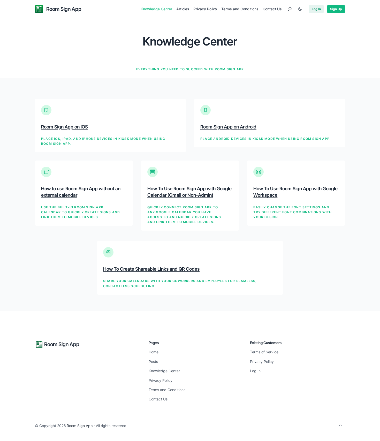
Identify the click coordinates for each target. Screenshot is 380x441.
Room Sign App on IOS (64, 127)
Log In (316, 9)
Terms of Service (264, 352)
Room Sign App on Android (228, 127)
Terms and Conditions (167, 389)
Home (153, 352)
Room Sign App (63, 9)
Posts (153, 361)
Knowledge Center (164, 371)
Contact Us (158, 399)
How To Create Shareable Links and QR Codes (151, 269)
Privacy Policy (160, 380)
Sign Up (336, 9)
